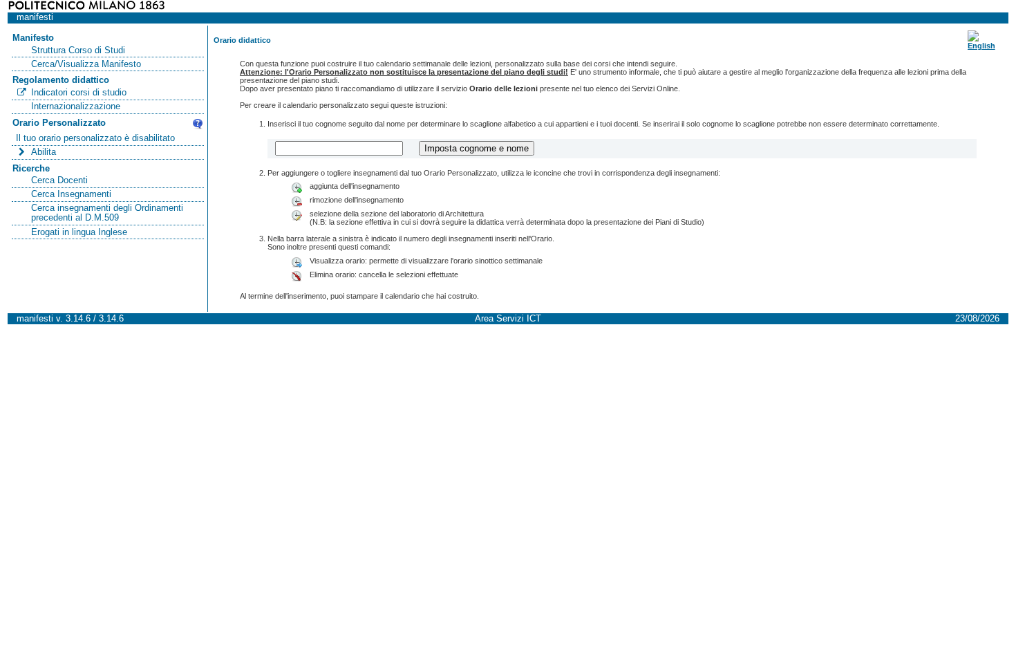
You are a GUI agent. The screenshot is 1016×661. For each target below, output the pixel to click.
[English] (981, 45)
